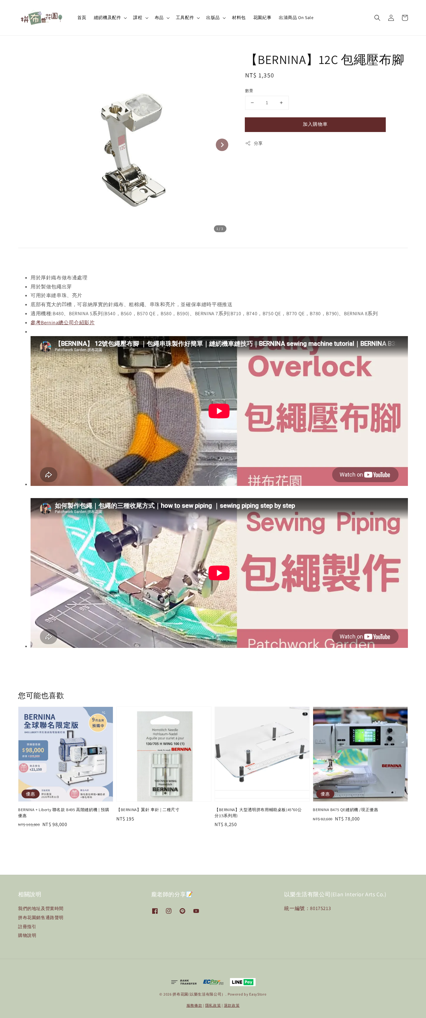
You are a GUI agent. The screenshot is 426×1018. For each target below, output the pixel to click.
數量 (249, 90)
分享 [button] (258, 143)
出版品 (213, 17)
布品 (159, 17)
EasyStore (257, 994)
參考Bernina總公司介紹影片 (63, 322)
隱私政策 (213, 1005)
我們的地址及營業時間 (41, 908)
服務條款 (194, 1005)
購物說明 (27, 935)
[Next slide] (222, 145)
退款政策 (232, 1005)
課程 (137, 17)
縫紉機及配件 (107, 17)
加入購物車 (315, 124)
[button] (377, 18)
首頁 (81, 17)
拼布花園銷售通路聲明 (41, 917)
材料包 (239, 17)
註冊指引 (27, 926)
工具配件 (185, 17)
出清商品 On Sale (296, 17)
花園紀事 (262, 17)
